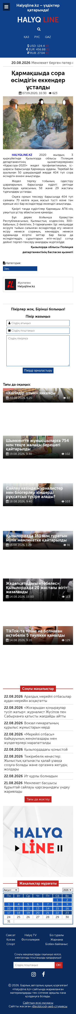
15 (57, 908)
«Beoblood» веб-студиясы (49, 1006)
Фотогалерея (30, 939)
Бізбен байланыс (56, 944)
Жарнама (57, 939)
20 (37, 913)
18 (18, 913)
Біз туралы (57, 935)
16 (67, 908)
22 (57, 913)
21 (47, 913)
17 (8, 913)
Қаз (26, 37)
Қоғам (10, 939)
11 (18, 908)
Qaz (48, 37)
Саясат (10, 935)
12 (28, 908)
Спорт (10, 944)
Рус (37, 37)
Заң (6, 268)
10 (9, 908)
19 (28, 913)
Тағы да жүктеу (38, 799)
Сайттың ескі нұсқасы (38, 1003)
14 (47, 908)
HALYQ (38, 19)
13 (37, 908)
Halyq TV (31, 935)
